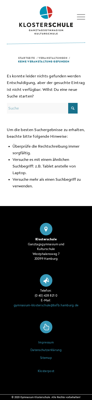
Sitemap (46, 358)
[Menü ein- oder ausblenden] (78, 16)
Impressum (46, 342)
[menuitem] (78, 17)
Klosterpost (46, 371)
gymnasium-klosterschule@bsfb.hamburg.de (46, 305)
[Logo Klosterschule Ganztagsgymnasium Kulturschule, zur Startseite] (46, 18)
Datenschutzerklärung (46, 350)
